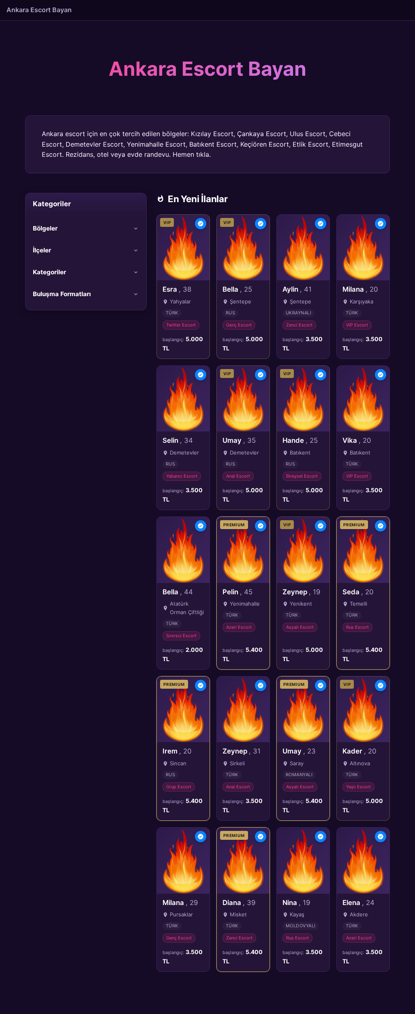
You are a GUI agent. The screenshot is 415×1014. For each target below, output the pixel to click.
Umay (239, 440)
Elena (358, 903)
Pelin (237, 592)
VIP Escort (357, 325)
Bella (237, 289)
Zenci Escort (299, 325)
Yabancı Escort (181, 476)
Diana (238, 903)
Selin (178, 440)
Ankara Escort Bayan (39, 10)
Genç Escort (239, 325)
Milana (360, 289)
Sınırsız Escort (181, 635)
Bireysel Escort (302, 476)
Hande (300, 440)
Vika (356, 440)
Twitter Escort (181, 325)
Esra (177, 289)
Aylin (297, 289)
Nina (296, 903)
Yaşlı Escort (358, 787)
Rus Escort (357, 627)
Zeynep (301, 592)
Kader (359, 751)
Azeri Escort (239, 627)
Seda (357, 592)
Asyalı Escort (300, 627)
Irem (177, 751)
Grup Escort (178, 787)
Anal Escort (238, 476)
